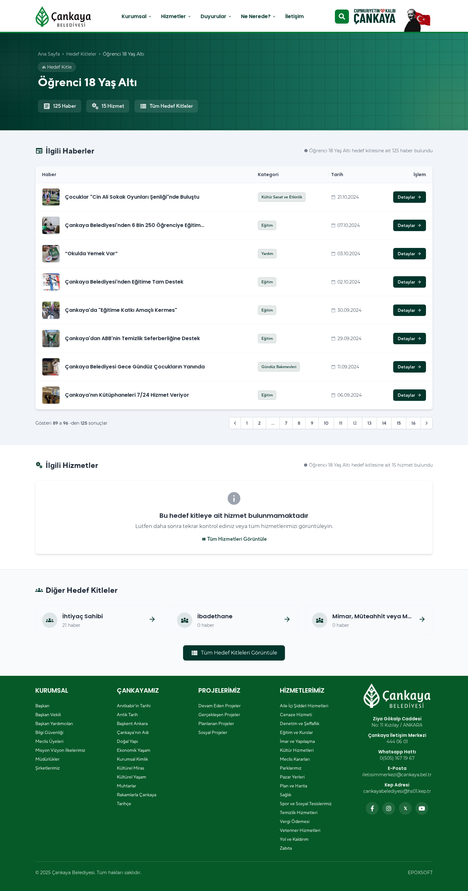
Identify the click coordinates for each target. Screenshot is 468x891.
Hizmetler (176, 16)
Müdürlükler (47, 759)
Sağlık (285, 794)
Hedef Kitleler (81, 54)
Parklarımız (290, 768)
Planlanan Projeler (216, 723)
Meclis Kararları (295, 759)
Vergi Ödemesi (294, 821)
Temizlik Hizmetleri (298, 812)
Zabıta (286, 848)
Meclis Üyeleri (49, 741)
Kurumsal (137, 16)
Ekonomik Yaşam (133, 750)
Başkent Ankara (132, 723)
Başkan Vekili (48, 714)
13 (369, 423)
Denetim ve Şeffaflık (299, 723)
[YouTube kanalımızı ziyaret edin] (421, 808)
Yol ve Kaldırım (294, 839)
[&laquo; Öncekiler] (235, 423)
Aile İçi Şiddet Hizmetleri (304, 705)
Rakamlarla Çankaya (136, 794)
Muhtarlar (126, 785)
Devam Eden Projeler (219, 705)
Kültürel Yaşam (131, 776)
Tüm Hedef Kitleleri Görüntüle (234, 653)
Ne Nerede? (258, 16)
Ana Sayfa (49, 54)
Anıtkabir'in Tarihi (134, 705)
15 (399, 423)
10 (326, 423)
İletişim (294, 16)
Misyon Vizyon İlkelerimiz (60, 750)
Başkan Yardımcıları (54, 723)
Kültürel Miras (130, 768)
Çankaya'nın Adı (133, 732)
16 (413, 423)
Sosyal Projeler (212, 732)
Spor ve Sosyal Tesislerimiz (306, 803)
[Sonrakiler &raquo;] (427, 423)
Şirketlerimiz (47, 768)
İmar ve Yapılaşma (297, 741)
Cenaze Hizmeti (296, 714)
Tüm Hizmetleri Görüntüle (234, 539)
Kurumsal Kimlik (132, 759)
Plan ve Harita (293, 785)
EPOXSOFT (420, 872)
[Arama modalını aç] (342, 17)
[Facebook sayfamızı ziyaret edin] (372, 808)
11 (340, 423)
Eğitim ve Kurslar (296, 732)
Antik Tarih (127, 714)
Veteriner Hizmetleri (300, 830)
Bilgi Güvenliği (49, 732)
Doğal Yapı (127, 741)
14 (384, 423)
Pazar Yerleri (292, 776)
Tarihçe (124, 803)
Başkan (42, 705)
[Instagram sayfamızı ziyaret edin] (388, 808)
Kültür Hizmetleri (297, 750)
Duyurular (216, 16)
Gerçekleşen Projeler (219, 714)
